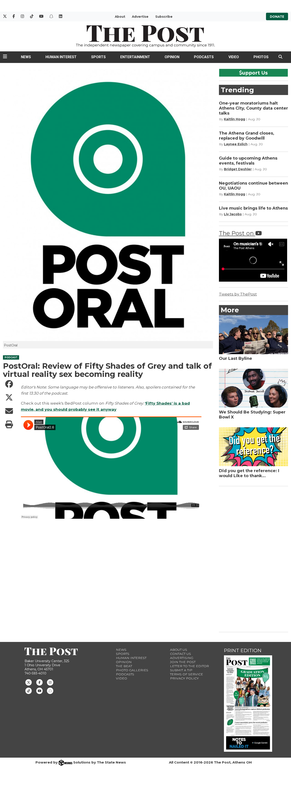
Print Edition (242, 650)
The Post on (237, 233)
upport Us (255, 73)
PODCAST (11, 357)
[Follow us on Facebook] (39, 682)
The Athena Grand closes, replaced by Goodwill (246, 136)
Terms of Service (186, 674)
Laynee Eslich (236, 144)
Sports (98, 57)
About (120, 16)
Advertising (181, 658)
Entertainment (135, 57)
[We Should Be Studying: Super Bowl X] (253, 388)
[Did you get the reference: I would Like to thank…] (253, 446)
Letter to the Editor (189, 666)
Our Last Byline (235, 358)
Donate (277, 16)
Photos (260, 57)
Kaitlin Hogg (234, 119)
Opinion (172, 57)
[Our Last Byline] (253, 334)
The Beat (124, 666)
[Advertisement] (253, 558)
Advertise (140, 16)
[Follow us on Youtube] (39, 691)
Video (233, 57)
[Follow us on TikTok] (29, 691)
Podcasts (204, 57)
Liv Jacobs (233, 214)
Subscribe (164, 16)
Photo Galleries (132, 670)
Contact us (180, 654)
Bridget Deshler (238, 169)
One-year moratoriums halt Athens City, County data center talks (253, 108)
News (26, 57)
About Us (178, 650)
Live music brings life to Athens (253, 208)
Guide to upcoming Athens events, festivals (248, 161)
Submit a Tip (181, 670)
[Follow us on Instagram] (50, 682)
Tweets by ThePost (238, 294)
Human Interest (61, 57)
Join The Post (183, 662)
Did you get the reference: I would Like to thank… (249, 473)
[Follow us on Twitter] (29, 682)
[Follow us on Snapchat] (50, 691)
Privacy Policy (184, 678)
